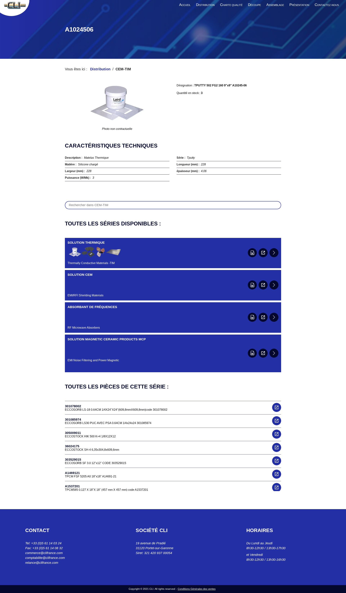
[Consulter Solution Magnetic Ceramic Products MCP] (263, 353)
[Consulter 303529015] (276, 460)
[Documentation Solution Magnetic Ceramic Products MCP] (252, 353)
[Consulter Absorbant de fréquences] (263, 317)
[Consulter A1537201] (276, 487)
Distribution (100, 69)
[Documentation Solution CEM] (252, 284)
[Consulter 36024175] (276, 447)
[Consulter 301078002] (276, 407)
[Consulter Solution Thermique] (263, 252)
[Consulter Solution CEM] (263, 284)
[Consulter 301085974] (276, 420)
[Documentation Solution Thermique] (252, 252)
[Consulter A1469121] (276, 474)
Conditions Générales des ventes (197, 588)
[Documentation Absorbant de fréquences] (252, 317)
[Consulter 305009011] (276, 434)
